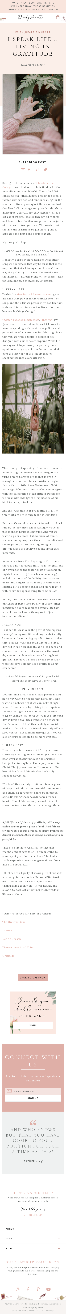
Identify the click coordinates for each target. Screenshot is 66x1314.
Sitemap (50, 1310)
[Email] (23, 169)
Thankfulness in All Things (19, 947)
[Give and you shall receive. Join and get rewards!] (33, 1013)
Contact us (33, 1214)
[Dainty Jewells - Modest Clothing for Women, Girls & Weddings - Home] (31, 18)
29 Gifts (7, 930)
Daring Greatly (12, 938)
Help (9, 1239)
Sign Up (33, 1098)
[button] (4, 17)
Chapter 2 (43, 3)
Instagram (32, 319)
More (9, 1248)
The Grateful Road (14, 921)
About (10, 1229)
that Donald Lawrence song (34, 294)
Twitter (7, 319)
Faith (19, 32)
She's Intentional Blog (33, 1262)
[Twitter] (45, 169)
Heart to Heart (38, 32)
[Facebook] (29, 169)
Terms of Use (36, 1310)
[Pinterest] (37, 169)
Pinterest (47, 319)
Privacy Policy (19, 1310)
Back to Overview (33, 978)
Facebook (19, 319)
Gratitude (8, 955)
